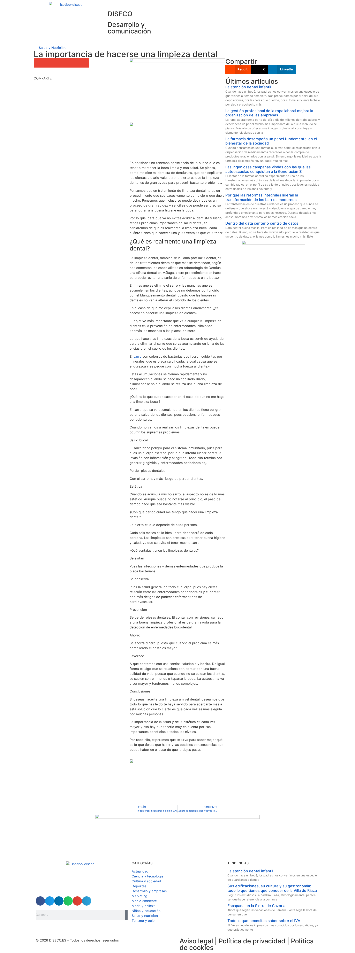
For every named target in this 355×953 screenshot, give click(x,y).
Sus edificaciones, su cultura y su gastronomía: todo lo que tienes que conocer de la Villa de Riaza (272, 888)
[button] (38, 63)
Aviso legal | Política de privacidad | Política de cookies (247, 944)
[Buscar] (126, 915)
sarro (138, 356)
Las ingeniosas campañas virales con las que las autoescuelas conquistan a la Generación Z (268, 169)
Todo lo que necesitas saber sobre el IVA (263, 921)
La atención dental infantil (248, 87)
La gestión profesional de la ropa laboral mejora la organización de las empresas (269, 113)
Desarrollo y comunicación (129, 28)
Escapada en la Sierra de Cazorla (256, 906)
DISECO (120, 14)
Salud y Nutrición (52, 48)
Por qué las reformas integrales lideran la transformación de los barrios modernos (261, 197)
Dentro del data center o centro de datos (261, 223)
